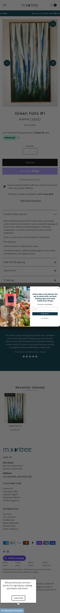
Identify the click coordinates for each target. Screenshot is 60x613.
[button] (22, 610)
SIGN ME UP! (45, 314)
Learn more (18, 598)
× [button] (34, 577)
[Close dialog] (58, 288)
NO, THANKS (45, 318)
